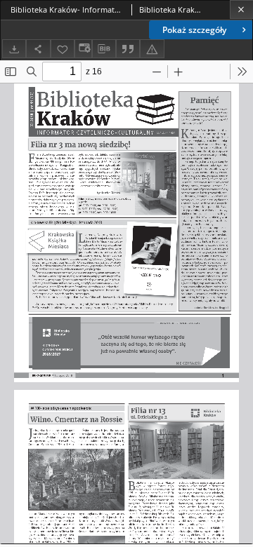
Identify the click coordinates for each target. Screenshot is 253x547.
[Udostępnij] (38, 48)
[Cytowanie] (128, 48)
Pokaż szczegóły (194, 30)
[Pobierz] (14, 48)
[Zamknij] (241, 9)
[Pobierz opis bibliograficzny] (104, 49)
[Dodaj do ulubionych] (62, 48)
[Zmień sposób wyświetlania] (82, 48)
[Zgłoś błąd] (152, 48)
